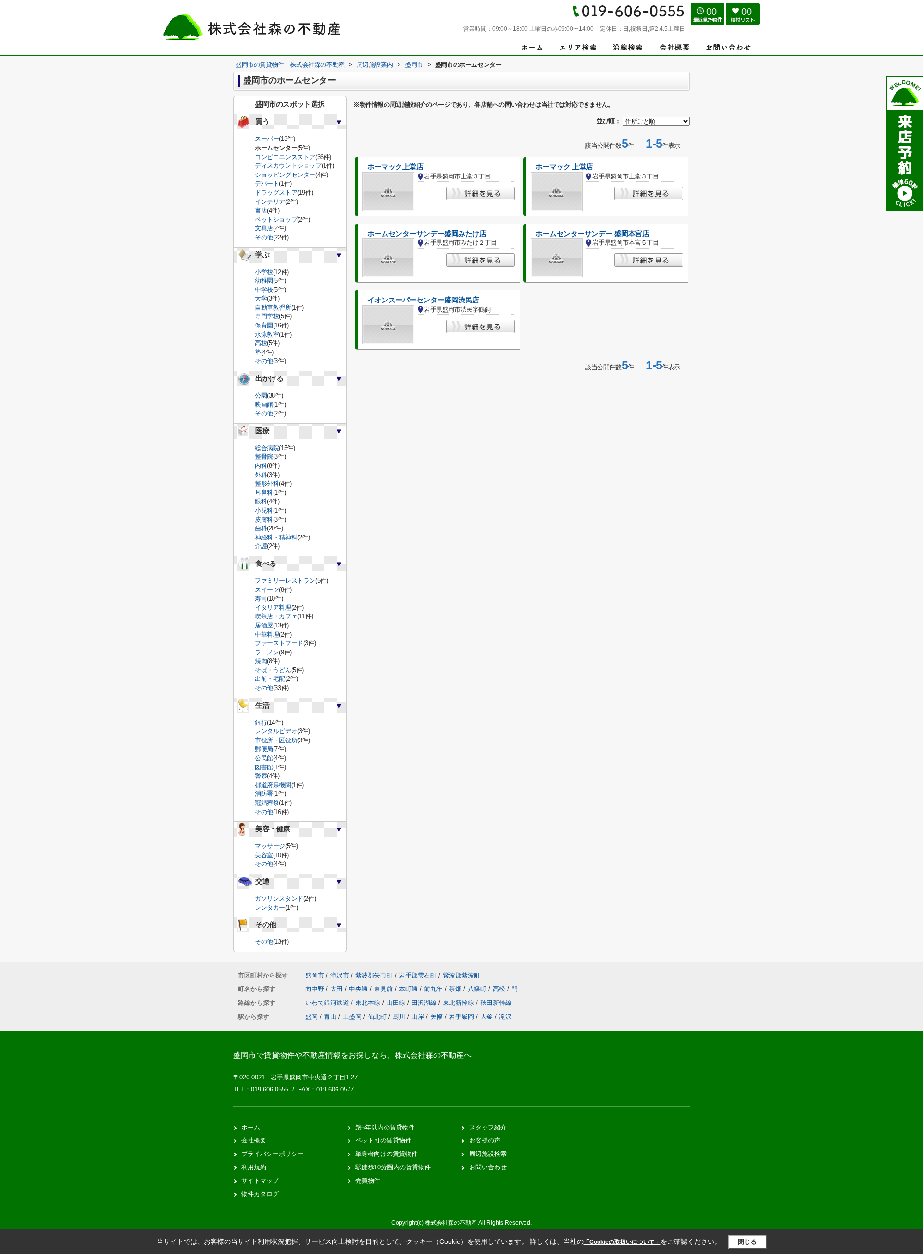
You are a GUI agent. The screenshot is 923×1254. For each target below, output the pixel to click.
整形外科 (267, 483)
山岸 (418, 1016)
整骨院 (264, 456)
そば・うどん (273, 670)
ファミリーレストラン (285, 580)
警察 (261, 775)
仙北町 (377, 1016)
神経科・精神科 (276, 537)
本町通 (409, 988)
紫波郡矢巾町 (374, 975)
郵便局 (264, 748)
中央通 (359, 988)
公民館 (264, 758)
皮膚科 (264, 519)
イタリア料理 (273, 607)
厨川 (399, 1016)
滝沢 (505, 1016)
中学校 (264, 289)
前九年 (434, 988)
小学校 (264, 272)
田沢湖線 (425, 1002)
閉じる (747, 1241)
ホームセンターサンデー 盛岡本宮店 (592, 234)
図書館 (264, 767)
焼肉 (261, 661)
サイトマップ (260, 1180)
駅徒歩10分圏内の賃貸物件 (393, 1167)
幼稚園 (264, 280)
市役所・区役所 (276, 740)
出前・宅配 (270, 678)
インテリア (270, 201)
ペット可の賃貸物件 (383, 1140)
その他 (264, 237)
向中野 (315, 988)
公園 (261, 395)
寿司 (261, 598)
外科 (261, 474)
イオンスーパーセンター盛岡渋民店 (423, 300)
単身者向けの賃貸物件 (386, 1153)
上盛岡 (352, 1016)
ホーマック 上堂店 (564, 167)
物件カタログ (260, 1194)
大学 (261, 298)
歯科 (261, 528)
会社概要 (253, 1140)
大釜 (486, 1016)
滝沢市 (339, 975)
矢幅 (436, 1016)
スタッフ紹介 (488, 1127)
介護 (261, 546)
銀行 (261, 722)
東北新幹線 (459, 1002)
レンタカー (270, 907)
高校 (261, 343)
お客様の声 (484, 1140)
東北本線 (368, 1002)
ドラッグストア (276, 192)
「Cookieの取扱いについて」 (622, 1242)
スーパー (267, 138)
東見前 (384, 988)
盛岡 (311, 1016)
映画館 (264, 404)
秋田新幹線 (495, 1002)
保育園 (264, 325)
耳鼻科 (264, 492)
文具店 (264, 228)
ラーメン (267, 652)
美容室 (264, 855)
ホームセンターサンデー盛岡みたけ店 (426, 234)
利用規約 (253, 1167)
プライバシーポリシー (272, 1153)
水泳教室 (267, 334)
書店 (261, 210)
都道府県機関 (273, 785)
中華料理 (267, 634)
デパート (267, 183)
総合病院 (267, 447)
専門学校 (267, 316)
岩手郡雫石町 (418, 975)
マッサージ (270, 846)
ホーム (250, 1127)
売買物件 (367, 1180)
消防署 (264, 793)
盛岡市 (314, 975)
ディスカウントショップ (288, 165)
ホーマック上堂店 (395, 167)
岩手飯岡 (461, 1016)
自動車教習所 (273, 307)
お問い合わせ (488, 1167)
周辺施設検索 (488, 1153)
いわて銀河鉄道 (328, 1002)
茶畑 (456, 988)
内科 (261, 465)
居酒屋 (264, 625)
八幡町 (478, 988)
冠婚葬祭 (267, 802)
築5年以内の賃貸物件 (385, 1127)
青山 (330, 1016)
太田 (337, 988)
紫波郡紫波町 (461, 975)
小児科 (264, 510)
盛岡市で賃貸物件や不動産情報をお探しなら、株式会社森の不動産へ (352, 1055)
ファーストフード (279, 643)
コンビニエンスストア (285, 157)
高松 (500, 988)
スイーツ (267, 589)
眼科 (261, 501)
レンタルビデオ (276, 731)
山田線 (397, 1002)
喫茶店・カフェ (276, 616)
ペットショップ (276, 219)
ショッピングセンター (285, 174)
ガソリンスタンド (279, 898)
